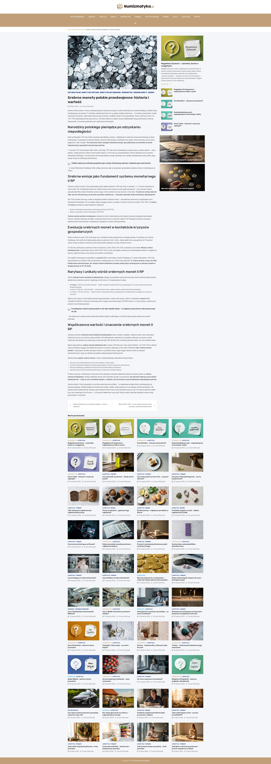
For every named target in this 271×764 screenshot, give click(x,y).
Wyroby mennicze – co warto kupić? (177, 188)
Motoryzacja (73, 710)
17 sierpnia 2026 (109, 581)
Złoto (175, 17)
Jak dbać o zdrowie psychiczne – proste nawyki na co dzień (185, 748)
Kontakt (197, 17)
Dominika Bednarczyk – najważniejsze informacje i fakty (187, 113)
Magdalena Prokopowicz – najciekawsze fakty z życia (185, 90)
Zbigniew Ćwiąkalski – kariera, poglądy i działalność (184, 680)
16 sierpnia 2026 (179, 583)
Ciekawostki (72, 440)
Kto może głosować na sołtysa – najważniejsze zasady (115, 714)
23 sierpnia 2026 (144, 481)
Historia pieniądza (77, 17)
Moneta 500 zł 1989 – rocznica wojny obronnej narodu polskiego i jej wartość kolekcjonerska (135, 405)
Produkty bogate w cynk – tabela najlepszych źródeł (185, 512)
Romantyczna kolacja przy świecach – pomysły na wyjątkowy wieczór (187, 613)
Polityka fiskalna (152, 17)
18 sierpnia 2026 (179, 549)
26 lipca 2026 (109, 718)
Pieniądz (138, 17)
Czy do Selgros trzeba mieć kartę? (82, 578)
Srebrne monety (140, 92)
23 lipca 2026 (143, 751)
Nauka (113, 508)
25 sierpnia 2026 (144, 446)
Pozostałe (186, 17)
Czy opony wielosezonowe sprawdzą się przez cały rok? (83, 714)
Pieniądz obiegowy (82, 609)
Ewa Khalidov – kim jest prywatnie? (188, 101)
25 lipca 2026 (143, 718)
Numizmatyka (126, 17)
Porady (113, 474)
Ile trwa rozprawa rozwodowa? (149, 679)
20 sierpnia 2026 (179, 515)
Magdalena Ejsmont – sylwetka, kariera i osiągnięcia (81, 444)
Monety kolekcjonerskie (110, 92)
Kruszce (92, 17)
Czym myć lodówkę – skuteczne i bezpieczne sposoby (115, 748)
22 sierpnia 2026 (179, 481)
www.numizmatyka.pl (142, 761)
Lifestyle (102, 17)
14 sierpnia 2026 (144, 616)
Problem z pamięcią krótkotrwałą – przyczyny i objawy (151, 714)
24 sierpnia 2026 (75, 481)
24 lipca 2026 (74, 751)
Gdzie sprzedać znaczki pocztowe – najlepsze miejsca (117, 545)
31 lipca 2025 (74, 106)
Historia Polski (74, 92)
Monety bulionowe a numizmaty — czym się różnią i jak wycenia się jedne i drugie (152, 580)
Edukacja (140, 609)
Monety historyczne (90, 92)
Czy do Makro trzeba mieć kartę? (115, 578)
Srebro (166, 17)
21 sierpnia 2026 (109, 515)
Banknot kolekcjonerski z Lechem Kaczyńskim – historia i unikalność (90, 405)
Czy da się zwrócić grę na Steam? (81, 544)
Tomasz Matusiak (87, 106)
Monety (113, 17)
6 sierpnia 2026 (74, 718)
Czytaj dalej (164, 84)
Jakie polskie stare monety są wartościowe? (182, 160)
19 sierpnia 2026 (109, 549)
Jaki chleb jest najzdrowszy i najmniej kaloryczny (80, 512)
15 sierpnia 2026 (75, 616)
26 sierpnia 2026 (75, 448)
